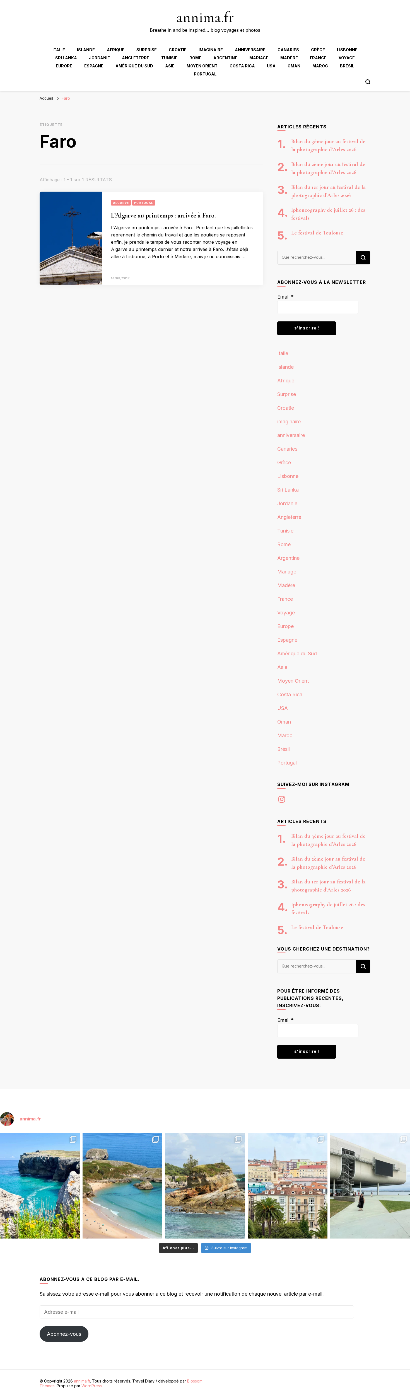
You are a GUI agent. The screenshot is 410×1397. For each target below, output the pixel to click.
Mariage (258, 57)
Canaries (288, 49)
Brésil (347, 65)
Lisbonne (347, 49)
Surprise (146, 49)
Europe (64, 65)
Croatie (178, 49)
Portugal (205, 74)
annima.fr (205, 17)
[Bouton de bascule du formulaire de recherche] (367, 81)
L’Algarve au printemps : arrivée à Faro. (163, 215)
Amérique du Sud (134, 65)
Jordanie (99, 57)
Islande (86, 49)
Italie (58, 49)
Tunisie (169, 57)
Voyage (347, 57)
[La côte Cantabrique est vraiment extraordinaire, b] (40, 1186)
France (318, 57)
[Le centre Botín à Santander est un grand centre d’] (370, 1186)
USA (271, 65)
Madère (289, 57)
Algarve (121, 202)
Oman (294, 65)
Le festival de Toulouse (317, 232)
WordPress (91, 1385)
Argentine (225, 57)
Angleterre (135, 57)
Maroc (320, 65)
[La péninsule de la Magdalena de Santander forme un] (205, 1186)
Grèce (318, 49)
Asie (170, 65)
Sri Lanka (66, 57)
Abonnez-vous (64, 1334)
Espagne (93, 65)
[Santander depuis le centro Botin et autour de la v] (287, 1186)
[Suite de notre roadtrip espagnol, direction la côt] (122, 1186)
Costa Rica (242, 65)
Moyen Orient (202, 65)
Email (285, 297)
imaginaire (211, 49)
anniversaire (250, 49)
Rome (195, 57)
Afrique (115, 49)
